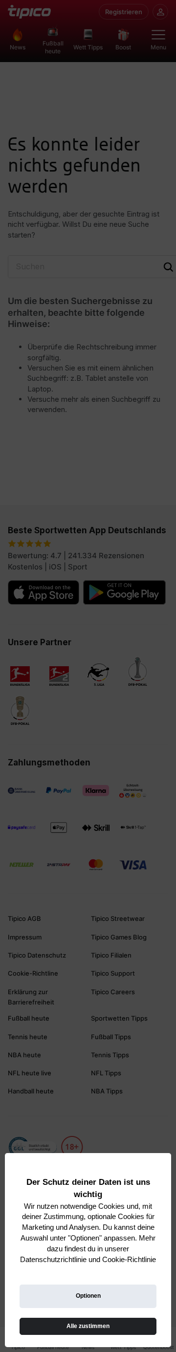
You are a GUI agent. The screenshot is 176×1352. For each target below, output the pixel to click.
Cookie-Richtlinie (129, 1259)
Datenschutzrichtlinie (53, 1259)
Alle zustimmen (88, 1326)
